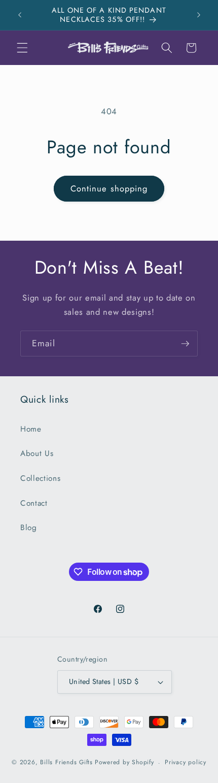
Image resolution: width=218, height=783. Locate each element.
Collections (40, 478)
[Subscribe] (185, 344)
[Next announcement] (199, 15)
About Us (36, 453)
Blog (28, 527)
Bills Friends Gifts (66, 762)
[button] (22, 48)
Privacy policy (185, 762)
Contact (34, 503)
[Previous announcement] (20, 15)
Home (31, 429)
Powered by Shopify (124, 762)
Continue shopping (109, 188)
